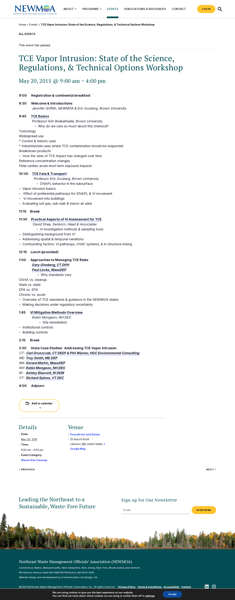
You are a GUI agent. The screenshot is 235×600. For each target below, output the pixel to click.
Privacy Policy (126, 586)
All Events (27, 33)
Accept (172, 594)
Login (206, 9)
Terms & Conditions (149, 586)
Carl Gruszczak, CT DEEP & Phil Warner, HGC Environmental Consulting (82, 353)
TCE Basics (40, 116)
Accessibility (171, 586)
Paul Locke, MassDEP (49, 270)
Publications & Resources (145, 9)
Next (211, 469)
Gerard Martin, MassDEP (45, 363)
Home (22, 24)
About (69, 9)
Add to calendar (42, 403)
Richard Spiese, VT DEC (45, 378)
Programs (90, 9)
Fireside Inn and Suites (85, 434)
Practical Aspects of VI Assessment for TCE (66, 219)
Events (112, 9)
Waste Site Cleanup (34, 460)
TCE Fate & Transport (49, 174)
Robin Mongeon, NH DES (45, 368)
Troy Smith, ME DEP (41, 358)
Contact (179, 9)
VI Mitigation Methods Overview (56, 312)
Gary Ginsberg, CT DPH (50, 265)
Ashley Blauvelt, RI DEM (45, 373)
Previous (27, 469)
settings (150, 596)
